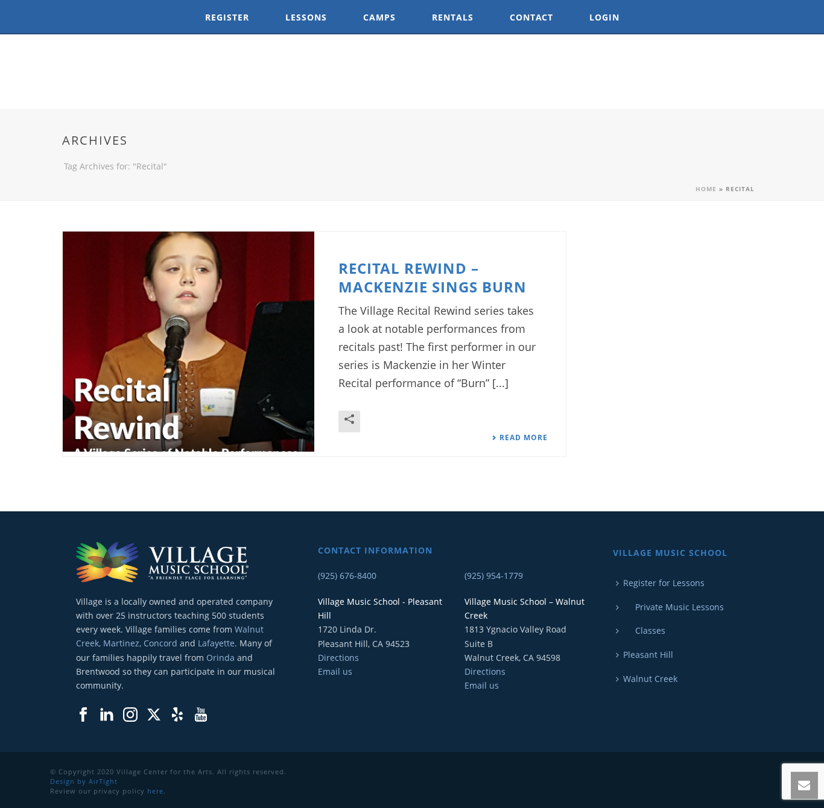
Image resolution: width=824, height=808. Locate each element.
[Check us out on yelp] (177, 715)
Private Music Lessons (673, 607)
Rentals (453, 17)
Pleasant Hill (648, 654)
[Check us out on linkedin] (107, 715)
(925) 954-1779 (493, 575)
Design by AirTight (84, 781)
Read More (523, 437)
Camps (379, 17)
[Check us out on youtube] (201, 715)
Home (706, 189)
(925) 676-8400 (347, 575)
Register (227, 17)
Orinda (220, 657)
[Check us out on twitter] (154, 715)
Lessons (306, 17)
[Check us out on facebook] (83, 715)
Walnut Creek (650, 678)
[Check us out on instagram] (130, 715)
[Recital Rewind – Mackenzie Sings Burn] (188, 342)
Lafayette (216, 643)
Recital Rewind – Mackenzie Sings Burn (432, 277)
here (155, 790)
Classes (644, 630)
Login (604, 17)
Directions (338, 657)
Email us (335, 671)
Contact (531, 17)
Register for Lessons (664, 583)
